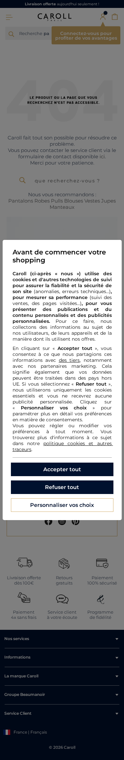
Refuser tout (62, 487)
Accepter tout (62, 469)
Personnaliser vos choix (62, 505)
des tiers (69, 360)
